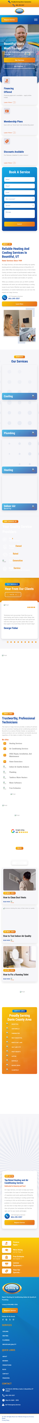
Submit (19, 224)
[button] (36, 20)
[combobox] (19, 199)
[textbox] (17, 199)
